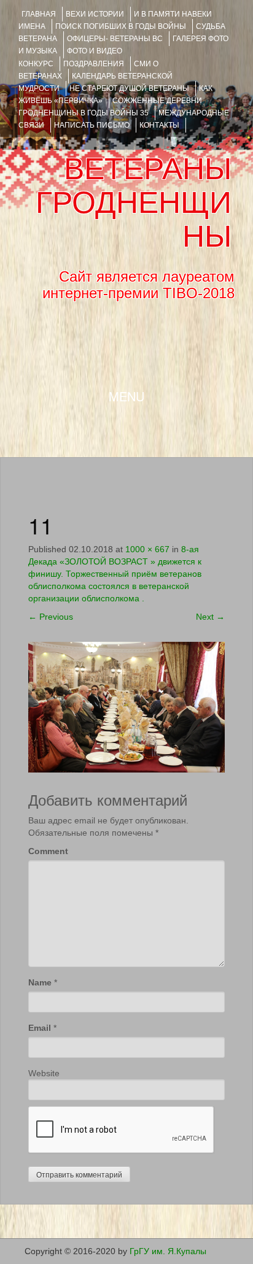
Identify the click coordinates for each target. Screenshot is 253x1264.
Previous (50, 617)
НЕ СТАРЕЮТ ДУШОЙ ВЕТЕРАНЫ (129, 88)
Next (210, 617)
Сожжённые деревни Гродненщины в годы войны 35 (110, 106)
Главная (38, 14)
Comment (48, 851)
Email (39, 1028)
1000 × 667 (147, 549)
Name (40, 982)
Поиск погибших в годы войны (120, 26)
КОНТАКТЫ (159, 125)
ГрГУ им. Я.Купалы (168, 1251)
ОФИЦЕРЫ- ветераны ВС (115, 38)
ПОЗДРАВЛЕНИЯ (93, 64)
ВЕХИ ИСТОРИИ (95, 14)
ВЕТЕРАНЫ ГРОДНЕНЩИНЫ (134, 202)
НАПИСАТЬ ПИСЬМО (92, 125)
